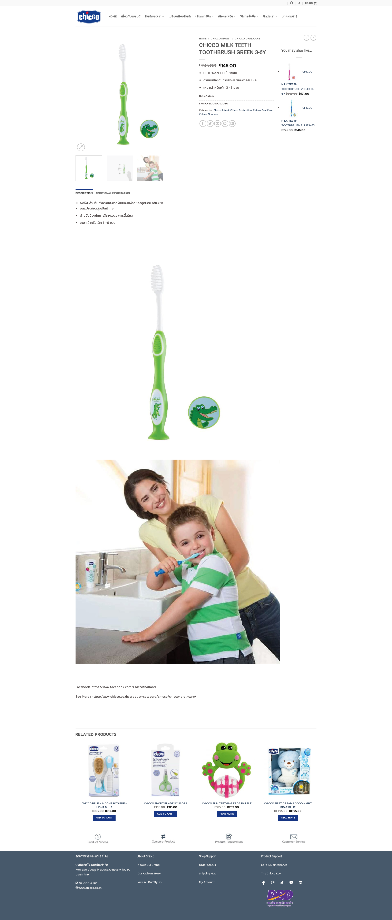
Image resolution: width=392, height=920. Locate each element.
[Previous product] (313, 37)
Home (113, 16)
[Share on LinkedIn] (232, 123)
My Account (207, 882)
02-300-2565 (88, 883)
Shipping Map (207, 873)
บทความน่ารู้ (289, 16)
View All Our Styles (149, 882)
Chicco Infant (221, 38)
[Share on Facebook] (202, 123)
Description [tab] (84, 193)
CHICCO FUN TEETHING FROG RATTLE (227, 803)
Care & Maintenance (274, 865)
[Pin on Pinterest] (225, 123)
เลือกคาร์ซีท (203, 16)
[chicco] (89, 16)
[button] (299, 3)
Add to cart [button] (104, 817)
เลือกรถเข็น (225, 16)
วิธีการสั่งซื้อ (248, 16)
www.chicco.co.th (90, 888)
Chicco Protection (241, 110)
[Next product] (306, 37)
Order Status (207, 865)
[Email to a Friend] (217, 123)
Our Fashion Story (149, 873)
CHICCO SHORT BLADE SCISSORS (165, 803)
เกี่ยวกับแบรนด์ (130, 16)
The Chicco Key (271, 873)
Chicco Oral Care (247, 38)
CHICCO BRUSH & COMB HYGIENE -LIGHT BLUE (104, 805)
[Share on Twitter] (210, 123)
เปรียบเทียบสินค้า (180, 16)
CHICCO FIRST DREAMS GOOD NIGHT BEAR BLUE (288, 805)
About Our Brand (148, 865)
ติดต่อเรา (269, 16)
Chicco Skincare (208, 114)
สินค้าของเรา (153, 16)
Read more (227, 814)
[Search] (291, 3)
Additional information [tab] (113, 193)
